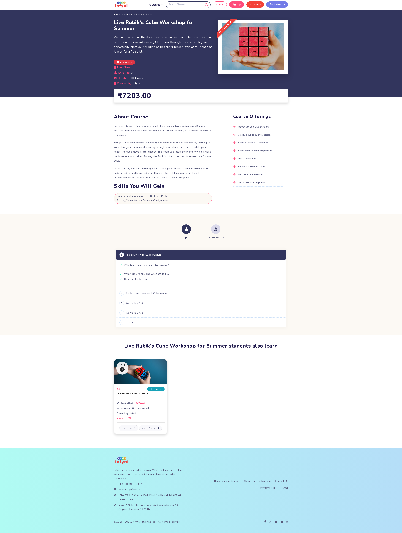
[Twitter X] (270, 522)
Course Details (144, 14)
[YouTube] (276, 522)
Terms (284, 488)
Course (128, 14)
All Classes (154, 4)
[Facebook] (265, 522)
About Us (249, 481)
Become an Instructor (226, 481)
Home (117, 14)
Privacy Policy (268, 488)
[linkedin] (282, 522)
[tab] (186, 232)
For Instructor (277, 4)
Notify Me (128, 428)
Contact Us (281, 481)
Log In (219, 4)
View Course (149, 428)
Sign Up (236, 4)
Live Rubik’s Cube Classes (133, 393)
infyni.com (255, 4)
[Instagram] (287, 522)
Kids (119, 389)
